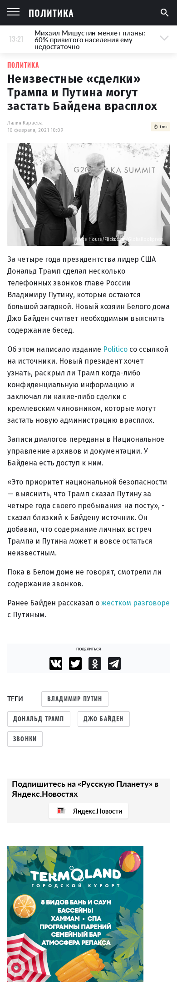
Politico (115, 349)
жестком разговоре (135, 603)
